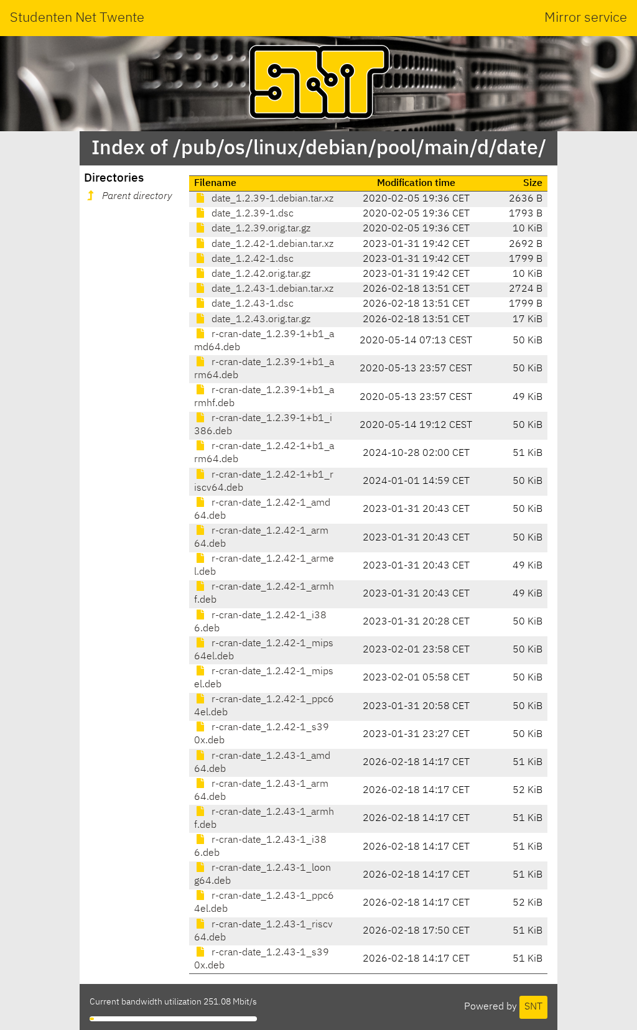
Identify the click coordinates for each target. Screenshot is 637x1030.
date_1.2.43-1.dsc (251, 304)
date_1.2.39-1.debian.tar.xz (271, 199)
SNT (533, 1007)
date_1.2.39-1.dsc (251, 214)
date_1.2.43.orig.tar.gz (259, 320)
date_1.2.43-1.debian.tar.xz (271, 289)
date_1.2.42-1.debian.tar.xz (271, 244)
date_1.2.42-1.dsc (251, 259)
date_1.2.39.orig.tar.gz (259, 229)
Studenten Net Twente (77, 18)
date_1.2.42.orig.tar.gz (259, 274)
